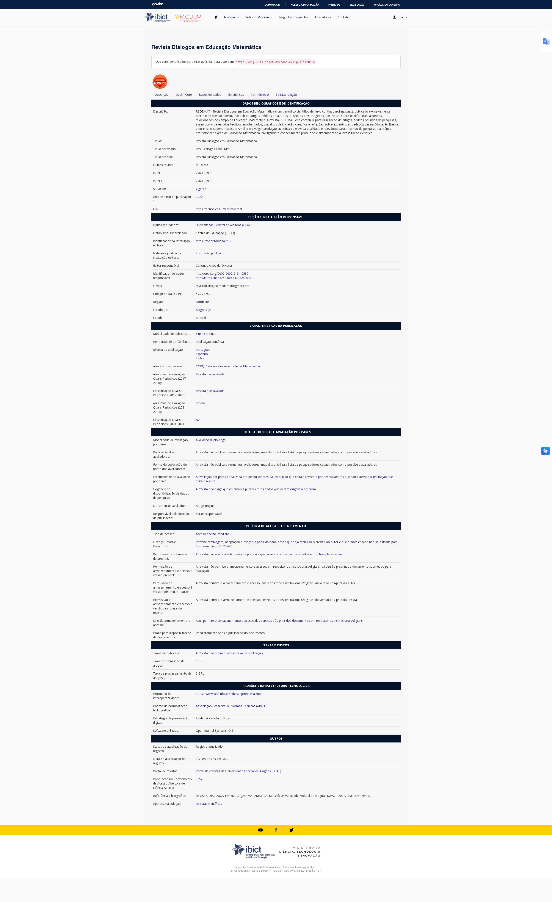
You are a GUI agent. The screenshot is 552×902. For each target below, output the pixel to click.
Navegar (230, 17)
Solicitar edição (286, 94)
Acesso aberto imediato (212, 534)
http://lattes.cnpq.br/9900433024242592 (223, 278)
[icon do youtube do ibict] (260, 830)
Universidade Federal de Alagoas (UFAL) (224, 225)
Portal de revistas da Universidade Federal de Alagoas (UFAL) (238, 771)
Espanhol (202, 354)
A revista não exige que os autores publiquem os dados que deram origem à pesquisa (256, 489)
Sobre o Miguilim (257, 17)
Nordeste (202, 302)
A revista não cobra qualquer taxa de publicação (229, 653)
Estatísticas (236, 94)
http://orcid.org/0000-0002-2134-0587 (222, 273)
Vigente (201, 189)
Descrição (162, 94)
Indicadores (323, 17)
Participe (334, 4)
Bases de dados (210, 94)
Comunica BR (273, 4)
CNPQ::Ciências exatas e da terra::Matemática (228, 366)
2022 (199, 197)
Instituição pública (208, 253)
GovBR (157, 4)
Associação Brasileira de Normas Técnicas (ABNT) (231, 706)
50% (199, 779)
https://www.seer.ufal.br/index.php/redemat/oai (228, 694)
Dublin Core (184, 94)
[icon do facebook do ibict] (276, 830)
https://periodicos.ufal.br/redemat (219, 209)
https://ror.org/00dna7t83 (213, 241)
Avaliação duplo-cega (211, 440)
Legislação (357, 4)
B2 (198, 420)
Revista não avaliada (210, 374)
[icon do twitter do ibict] (291, 830)
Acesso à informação (305, 4)
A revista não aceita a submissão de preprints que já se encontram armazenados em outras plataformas (269, 554)
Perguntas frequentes (293, 17)
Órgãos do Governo (387, 4)
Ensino (200, 403)
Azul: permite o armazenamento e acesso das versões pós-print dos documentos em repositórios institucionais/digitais (279, 621)
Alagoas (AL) (204, 310)
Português (203, 350)
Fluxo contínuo (206, 334)
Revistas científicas (209, 804)
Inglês (200, 358)
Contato (343, 17)
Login (400, 17)
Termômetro (260, 94)
